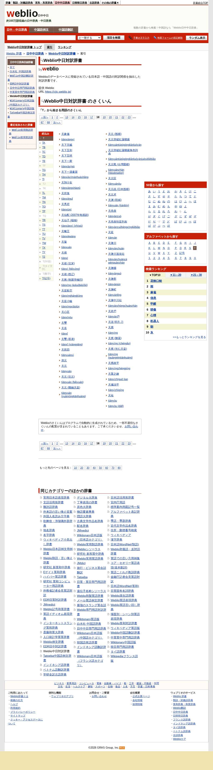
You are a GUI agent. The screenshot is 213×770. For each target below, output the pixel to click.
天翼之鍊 (113, 373)
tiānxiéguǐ (67, 198)
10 (75, 467)
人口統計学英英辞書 (56, 637)
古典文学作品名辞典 (90, 521)
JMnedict (49, 604)
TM (44, 197)
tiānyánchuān (116, 248)
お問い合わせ (99, 696)
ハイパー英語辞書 (55, 576)
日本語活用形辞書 (122, 497)
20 (110, 117)
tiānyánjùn (114, 284)
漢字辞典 (116, 539)
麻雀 (153, 292)
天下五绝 (66, 155)
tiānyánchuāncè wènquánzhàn (117, 261)
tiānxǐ (64, 333)
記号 (182, 253)
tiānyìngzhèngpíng (119, 368)
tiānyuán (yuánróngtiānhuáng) (73, 394)
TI (43, 179)
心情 (153, 315)
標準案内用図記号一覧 (125, 507)
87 (42, 122)
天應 (111, 327)
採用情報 (137, 704)
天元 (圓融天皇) (70, 387)
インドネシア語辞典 (184, 723)
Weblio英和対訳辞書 (124, 623)
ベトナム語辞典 (182, 731)
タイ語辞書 (118, 651)
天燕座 (112, 210)
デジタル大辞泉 (87, 497)
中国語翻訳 (66, 29)
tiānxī (64, 258)
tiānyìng (113, 332)
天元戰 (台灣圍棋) (119, 164)
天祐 (111, 395)
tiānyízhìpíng (116, 390)
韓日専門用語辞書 (122, 646)
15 (79, 117)
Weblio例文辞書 (53, 641)
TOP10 (154, 275)
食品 (117, 686)
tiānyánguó (114, 273)
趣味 (90, 686)
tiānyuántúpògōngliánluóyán (124, 144)
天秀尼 (65, 204)
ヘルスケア (79, 686)
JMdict (81, 563)
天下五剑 (66, 150)
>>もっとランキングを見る (189, 337)
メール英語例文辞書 (90, 600)
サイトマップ (17, 715)
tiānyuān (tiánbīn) (118, 205)
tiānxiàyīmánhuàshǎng (74, 177)
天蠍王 (65, 231)
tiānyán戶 (114, 316)
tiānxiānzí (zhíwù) (72, 225)
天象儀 (65, 134)
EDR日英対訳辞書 (55, 599)
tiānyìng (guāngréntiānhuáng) (120, 356)
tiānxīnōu (66, 317)
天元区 (112, 178)
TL (43, 193)
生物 (110, 686)
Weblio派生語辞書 (122, 595)
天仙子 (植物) (69, 220)
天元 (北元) (68, 376)
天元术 (112, 194)
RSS (122, 748)
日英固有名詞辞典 (122, 590)
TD (44, 156)
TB (43, 147)
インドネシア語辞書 (56, 665)
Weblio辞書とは (19, 696)
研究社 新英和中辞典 (56, 567)
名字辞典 (49, 535)
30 (88, 467)
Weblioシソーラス (88, 549)
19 (104, 117)
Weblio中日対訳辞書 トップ (24, 47)
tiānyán (112, 237)
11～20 (175, 274)
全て (12, 67)
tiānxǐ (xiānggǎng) (72, 344)
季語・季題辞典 (121, 520)
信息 (153, 298)
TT (43, 229)
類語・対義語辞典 (23, 2)
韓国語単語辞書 (87, 642)
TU (44, 234)
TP (43, 211)
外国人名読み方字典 (56, 516)
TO (44, 206)
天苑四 (65, 349)
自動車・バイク (112, 683)
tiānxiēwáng (68, 236)
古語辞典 (94, 2)
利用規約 (15, 708)
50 (100, 467)
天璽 (64, 322)
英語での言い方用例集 (125, 558)
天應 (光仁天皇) (117, 348)
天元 (64, 365)
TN (44, 202)
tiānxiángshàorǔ (70, 187)
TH (44, 174)
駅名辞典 (83, 525)
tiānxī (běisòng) (70, 268)
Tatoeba (82, 577)
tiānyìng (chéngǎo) (119, 343)
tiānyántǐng (114, 294)
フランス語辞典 (182, 719)
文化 (60, 686)
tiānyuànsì (67, 355)
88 (48, 122)
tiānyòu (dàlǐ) (116, 406)
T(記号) (46, 278)
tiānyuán (66, 371)
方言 (132, 686)
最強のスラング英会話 (91, 605)
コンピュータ (86, 683)
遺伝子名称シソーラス (91, 591)
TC (44, 152)
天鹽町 (112, 289)
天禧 (64, 252)
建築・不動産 (143, 683)
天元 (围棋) (114, 134)
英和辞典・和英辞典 (184, 704)
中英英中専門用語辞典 (125, 637)
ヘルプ (14, 704)
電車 (99, 683)
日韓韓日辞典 (79, 2)
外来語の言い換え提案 (57, 511)
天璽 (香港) (68, 339)
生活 (67, 686)
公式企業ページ (141, 696)
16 (85, 117)
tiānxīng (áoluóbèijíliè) (74, 285)
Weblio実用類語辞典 (90, 544)
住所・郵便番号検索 (124, 530)
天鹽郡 (112, 278)
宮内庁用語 (118, 502)
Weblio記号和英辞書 (56, 609)
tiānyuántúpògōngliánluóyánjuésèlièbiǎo (132, 158)
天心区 (65, 311)
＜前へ (44, 117)
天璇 (64, 241)
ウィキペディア (121, 535)
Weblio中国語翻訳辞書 (125, 632)
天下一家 (66, 161)
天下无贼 (66, 144)
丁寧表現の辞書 (87, 502)
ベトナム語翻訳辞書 (56, 669)
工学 (131, 683)
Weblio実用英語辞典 (90, 558)
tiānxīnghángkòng (72, 295)
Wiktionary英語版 (88, 619)
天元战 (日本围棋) (119, 189)
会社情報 (137, 700)
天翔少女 (66, 182)
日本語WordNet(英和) (125, 586)
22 (122, 117)
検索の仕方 (16, 700)
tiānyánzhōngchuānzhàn (122, 305)
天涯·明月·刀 (115, 321)
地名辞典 (49, 530)
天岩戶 (112, 311)
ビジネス (59, 683)
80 (119, 467)
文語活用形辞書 (53, 502)
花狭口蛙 (156, 280)
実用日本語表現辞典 (56, 497)
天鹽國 (112, 268)
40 (94, 467)
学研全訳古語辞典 (55, 674)
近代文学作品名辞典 (124, 525)
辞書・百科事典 (146, 686)
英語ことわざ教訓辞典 (125, 572)
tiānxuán (66, 247)
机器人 (154, 321)
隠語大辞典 (84, 516)
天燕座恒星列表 (117, 221)
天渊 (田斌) (114, 200)
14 (73, 117)
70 (112, 467)
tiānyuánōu (114, 183)
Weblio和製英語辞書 (90, 595)
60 (106, 467)
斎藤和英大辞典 (53, 632)
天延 (111, 232)
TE (43, 161)
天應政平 (113, 362)
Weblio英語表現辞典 (124, 600)
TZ (43, 256)
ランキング (64, 47)
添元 (64, 360)
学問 (156, 683)
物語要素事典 (85, 511)
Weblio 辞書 (14, 53)
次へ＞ (57, 122)
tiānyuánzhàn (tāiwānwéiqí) (116, 171)
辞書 (8, 2)
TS (43, 224)
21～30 (196, 274)
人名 (125, 686)
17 (91, 117)
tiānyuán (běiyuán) (72, 382)
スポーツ (100, 686)
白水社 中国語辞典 (89, 623)
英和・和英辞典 (44, 2)
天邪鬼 (65, 193)
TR (44, 220)
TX (43, 247)
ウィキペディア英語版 (125, 628)
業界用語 (72, 683)
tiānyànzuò (114, 216)
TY (43, 252)
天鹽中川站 (115, 300)
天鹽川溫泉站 (116, 253)
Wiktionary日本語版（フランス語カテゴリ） (90, 660)
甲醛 (153, 303)
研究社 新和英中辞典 (90, 553)
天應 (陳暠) (114, 338)
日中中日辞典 (62, 2)
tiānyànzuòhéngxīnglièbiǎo (124, 227)
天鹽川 (112, 243)
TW (44, 243)
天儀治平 (113, 384)
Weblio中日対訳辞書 (62, 53)
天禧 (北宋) (68, 263)
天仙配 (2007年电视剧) (75, 214)
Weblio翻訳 (179, 708)
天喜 (64, 328)
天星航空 (66, 290)
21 (116, 117)
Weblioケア (179, 739)
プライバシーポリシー (22, 711)
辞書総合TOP (200, 2)
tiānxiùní (66, 209)
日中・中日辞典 (17, 29)
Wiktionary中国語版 (123, 642)
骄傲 (153, 309)
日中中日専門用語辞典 (91, 628)
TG (44, 170)
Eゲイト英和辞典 (54, 572)
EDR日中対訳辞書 (55, 646)
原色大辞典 (84, 507)
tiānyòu (112, 400)
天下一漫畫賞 (69, 171)
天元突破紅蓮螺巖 (119, 139)
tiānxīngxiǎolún (70, 306)
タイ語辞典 (179, 727)
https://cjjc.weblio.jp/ (58, 91)
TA (43, 142)
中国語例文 (41, 29)
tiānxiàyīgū (67, 166)
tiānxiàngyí (67, 139)
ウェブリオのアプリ (62, 696)
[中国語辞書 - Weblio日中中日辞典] (22, 16)
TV (43, 238)
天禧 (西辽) (68, 274)
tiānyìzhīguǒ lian (118, 379)
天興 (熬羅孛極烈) (72, 279)
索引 (49, 47)
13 (66, 117)
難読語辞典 (50, 507)
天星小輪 (66, 301)
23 (129, 117)
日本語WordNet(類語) (125, 544)
